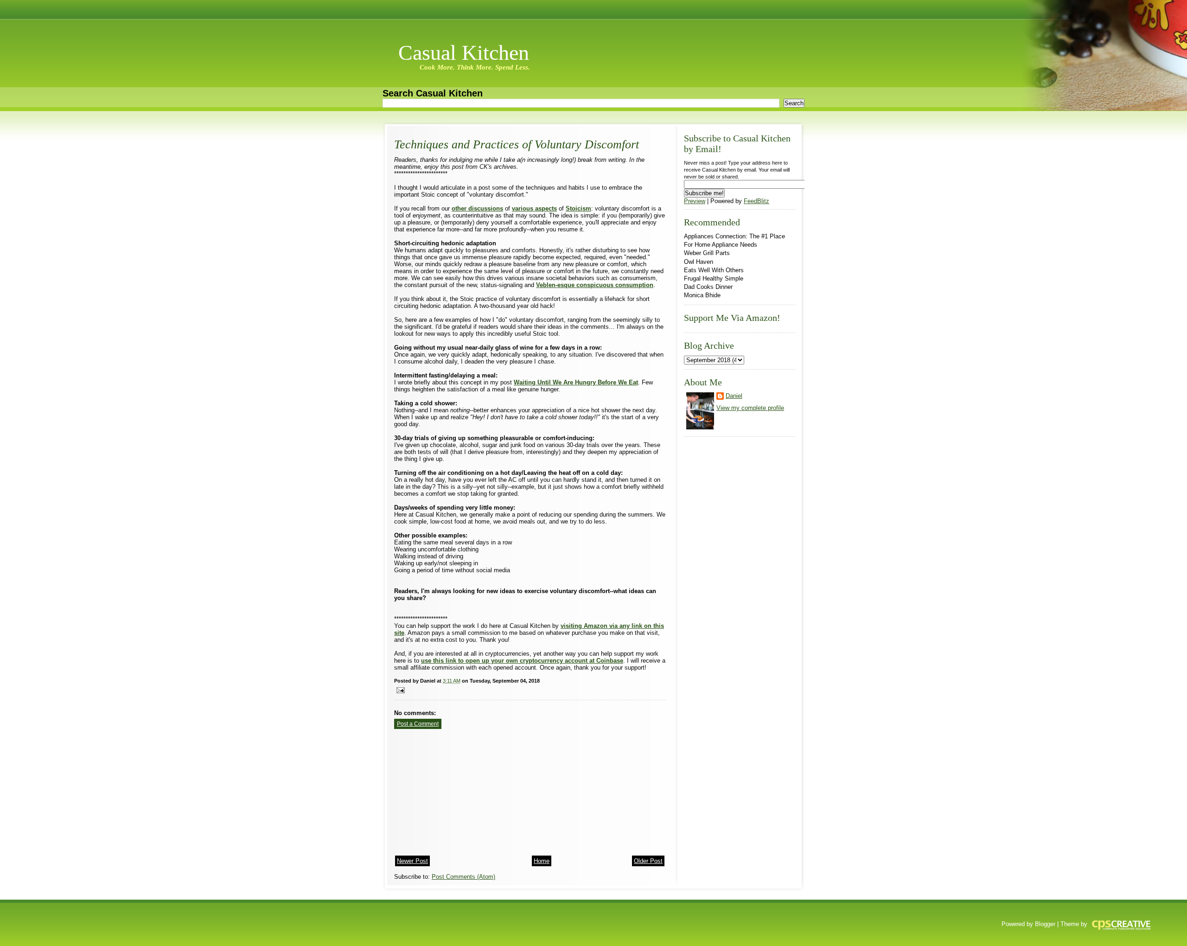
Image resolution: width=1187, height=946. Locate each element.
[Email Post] (399, 689)
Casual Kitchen (463, 52)
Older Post (648, 860)
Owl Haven (698, 261)
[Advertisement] (463, 789)
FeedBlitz (756, 201)
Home (541, 860)
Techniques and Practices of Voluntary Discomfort (516, 144)
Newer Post (412, 860)
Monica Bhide (702, 295)
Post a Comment (418, 724)
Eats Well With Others (714, 270)
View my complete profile (750, 407)
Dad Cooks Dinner (708, 286)
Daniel (734, 395)
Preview (694, 201)
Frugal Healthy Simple (713, 278)
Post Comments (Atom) (463, 876)
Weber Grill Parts (707, 252)
